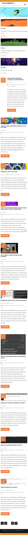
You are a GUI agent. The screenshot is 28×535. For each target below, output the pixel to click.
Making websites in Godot (9, 487)
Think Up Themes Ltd (11, 530)
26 (12, 523)
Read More (4, 36)
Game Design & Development (14, 84)
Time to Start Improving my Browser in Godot (13, 357)
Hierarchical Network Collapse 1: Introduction (15, 79)
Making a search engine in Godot (11, 445)
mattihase (10, 82)
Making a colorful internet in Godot (13, 403)
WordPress (23, 530)
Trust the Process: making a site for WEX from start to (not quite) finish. (14, 208)
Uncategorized (12, 86)
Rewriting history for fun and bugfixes (14, 300)
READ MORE (11, 110)
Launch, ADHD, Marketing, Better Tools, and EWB (13, 126)
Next (16, 523)
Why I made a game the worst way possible (11, 255)
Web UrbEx (17, 174)
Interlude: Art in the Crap (9, 171)
